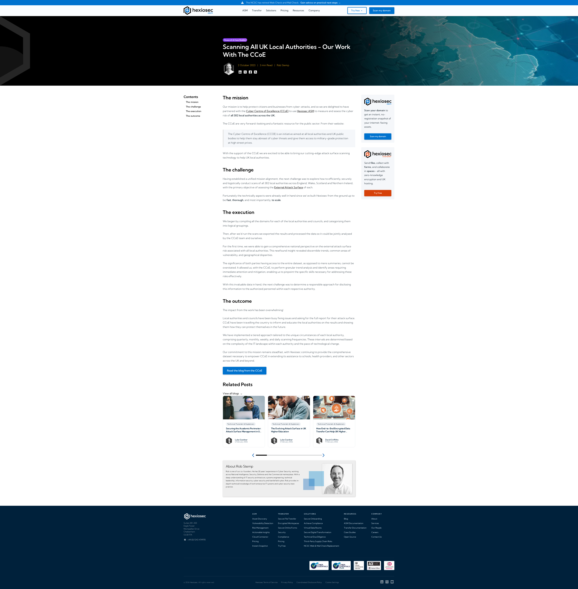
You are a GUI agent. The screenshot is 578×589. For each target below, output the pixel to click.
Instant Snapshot (260, 546)
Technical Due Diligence (315, 537)
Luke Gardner (241, 440)
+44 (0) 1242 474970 (196, 539)
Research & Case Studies (235, 40)
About (374, 519)
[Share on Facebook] (250, 72)
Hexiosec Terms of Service (266, 582)
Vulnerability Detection (262, 523)
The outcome (193, 115)
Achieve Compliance (313, 523)
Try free (355, 10)
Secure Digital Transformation (317, 532)
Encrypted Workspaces (288, 523)
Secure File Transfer (287, 519)
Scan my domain (382, 10)
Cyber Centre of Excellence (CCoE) (267, 111)
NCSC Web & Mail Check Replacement (321, 546)
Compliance (283, 537)
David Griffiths (286, 440)
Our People (376, 528)
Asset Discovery (259, 519)
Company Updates (325, 424)
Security (282, 532)
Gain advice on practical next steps (318, 2)
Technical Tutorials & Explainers (240, 424)
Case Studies (350, 532)
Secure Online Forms (287, 528)
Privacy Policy (287, 582)
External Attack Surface (288, 187)
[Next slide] (324, 455)
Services (375, 523)
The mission (192, 102)
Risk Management (260, 528)
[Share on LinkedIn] (240, 72)
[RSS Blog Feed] (255, 72)
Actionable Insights (261, 532)
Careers (374, 532)
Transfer (257, 10)
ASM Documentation (353, 523)
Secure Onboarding (313, 519)
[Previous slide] (254, 455)
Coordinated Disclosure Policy (309, 582)
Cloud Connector (260, 537)
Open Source (350, 537)
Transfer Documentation (355, 528)
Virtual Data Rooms (313, 528)
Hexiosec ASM (305, 111)
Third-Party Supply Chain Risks (318, 541)
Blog (346, 519)
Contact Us (376, 537)
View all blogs (231, 393)
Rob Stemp (283, 65)
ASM (245, 10)
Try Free (282, 546)
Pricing (255, 541)
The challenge (193, 106)
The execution (193, 111)
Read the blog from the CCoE (244, 370)
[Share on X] (245, 72)
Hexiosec (193, 582)
